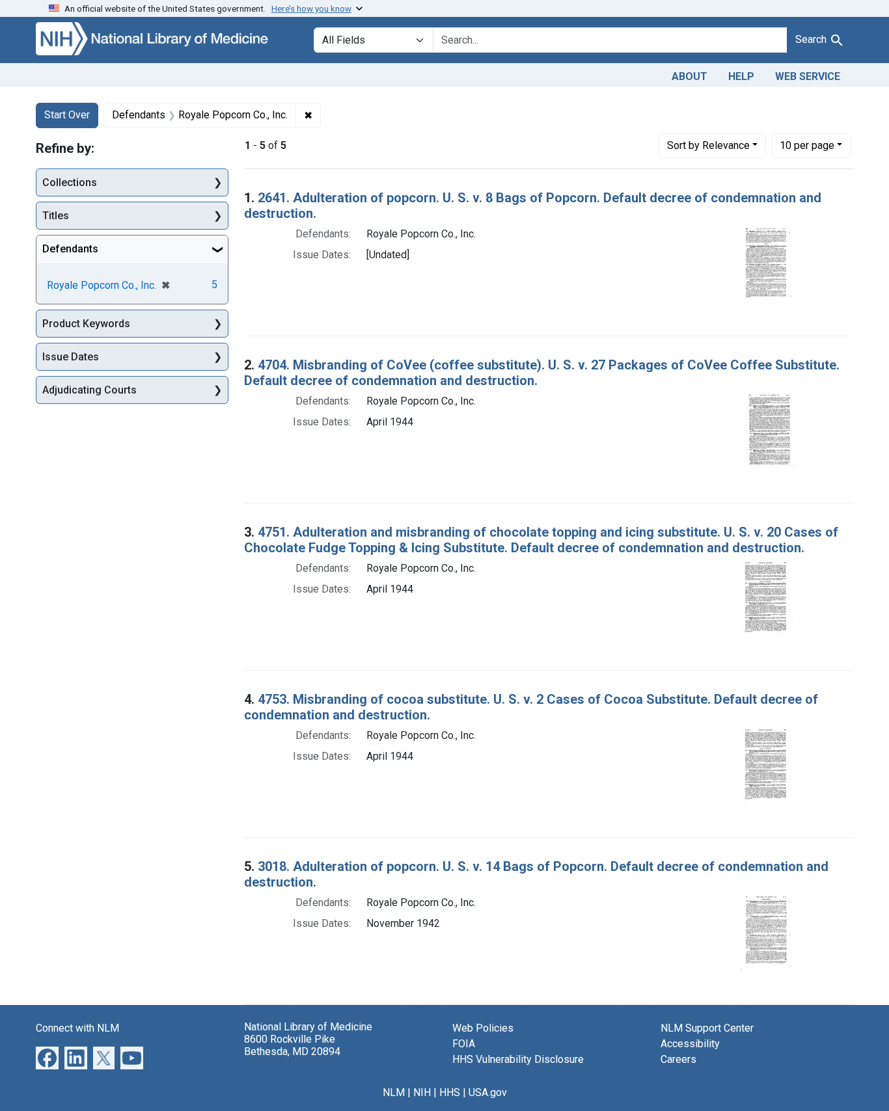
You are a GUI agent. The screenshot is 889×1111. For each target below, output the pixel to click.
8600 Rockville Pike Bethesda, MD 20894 (292, 1045)
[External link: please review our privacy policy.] (47, 1057)
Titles (55, 215)
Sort (708, 145)
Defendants (70, 249)
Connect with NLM (77, 1028)
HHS (449, 1092)
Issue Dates (70, 357)
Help (741, 76)
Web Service (807, 76)
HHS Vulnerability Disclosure (518, 1059)
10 (807, 145)
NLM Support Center (707, 1028)
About (689, 76)
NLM (394, 1092)
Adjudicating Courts (89, 390)
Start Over (67, 115)
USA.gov (488, 1092)
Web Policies (482, 1028)
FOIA (463, 1043)
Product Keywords (86, 323)
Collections (69, 182)
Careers (678, 1059)
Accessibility (690, 1043)
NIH (422, 1092)
